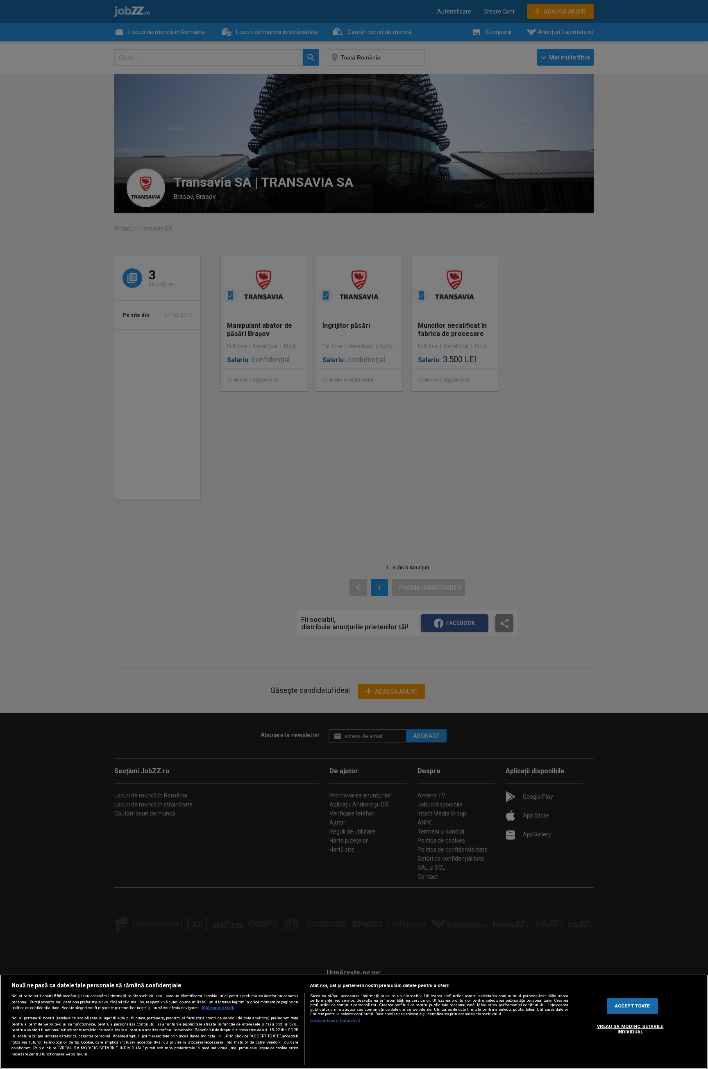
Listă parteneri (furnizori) (335, 1020)
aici (220, 1036)
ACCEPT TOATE (632, 1005)
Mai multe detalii (218, 1007)
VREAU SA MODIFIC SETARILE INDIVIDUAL (630, 1029)
